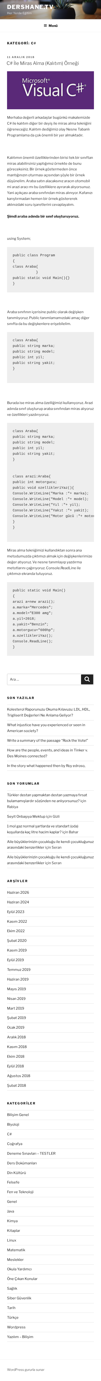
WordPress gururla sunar (25, 1370)
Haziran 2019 (18, 979)
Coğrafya (14, 1144)
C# (9, 1134)
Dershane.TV (30, 7)
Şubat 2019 (16, 1018)
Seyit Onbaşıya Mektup (26, 816)
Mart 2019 (15, 1008)
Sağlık (12, 1288)
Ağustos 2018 (18, 1076)
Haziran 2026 (18, 892)
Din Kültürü (16, 1173)
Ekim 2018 (15, 1056)
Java (10, 1211)
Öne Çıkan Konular (22, 1279)
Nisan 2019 (16, 999)
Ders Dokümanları (22, 1163)
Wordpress (16, 1327)
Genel (12, 1202)
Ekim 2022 (16, 931)
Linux (11, 1240)
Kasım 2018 (17, 1047)
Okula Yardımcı (19, 1269)
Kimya (12, 1221)
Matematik (16, 1250)
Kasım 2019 (17, 950)
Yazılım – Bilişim (20, 1337)
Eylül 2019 (15, 960)
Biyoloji (13, 1124)
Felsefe (13, 1182)
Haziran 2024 (18, 902)
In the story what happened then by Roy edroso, (46, 766)
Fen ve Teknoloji (20, 1192)
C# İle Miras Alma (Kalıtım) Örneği (43, 63)
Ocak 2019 (15, 1027)
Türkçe (13, 1317)
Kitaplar (13, 1231)
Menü (53, 26)
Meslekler (15, 1260)
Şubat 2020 (17, 941)
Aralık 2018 (16, 1037)
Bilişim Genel (18, 1115)
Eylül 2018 (15, 1066)
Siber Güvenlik (19, 1298)
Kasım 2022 (17, 921)
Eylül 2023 (15, 912)
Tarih (11, 1308)
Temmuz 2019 (19, 970)
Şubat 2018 (16, 1085)
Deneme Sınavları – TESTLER (31, 1153)
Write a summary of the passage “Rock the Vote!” (47, 740)
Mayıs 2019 (16, 989)
